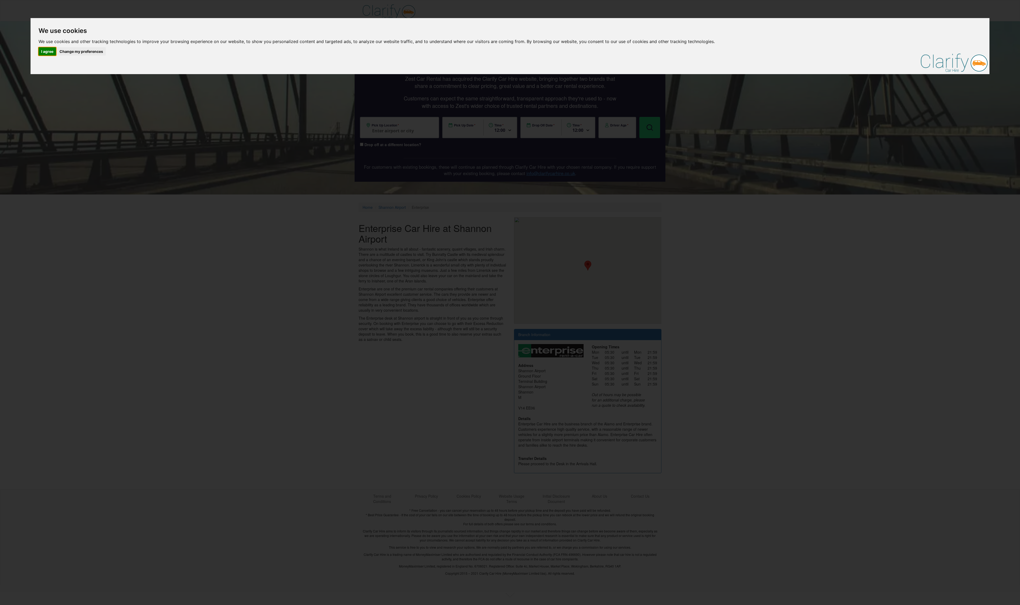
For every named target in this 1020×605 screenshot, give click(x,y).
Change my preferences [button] (81, 51)
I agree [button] (47, 51)
